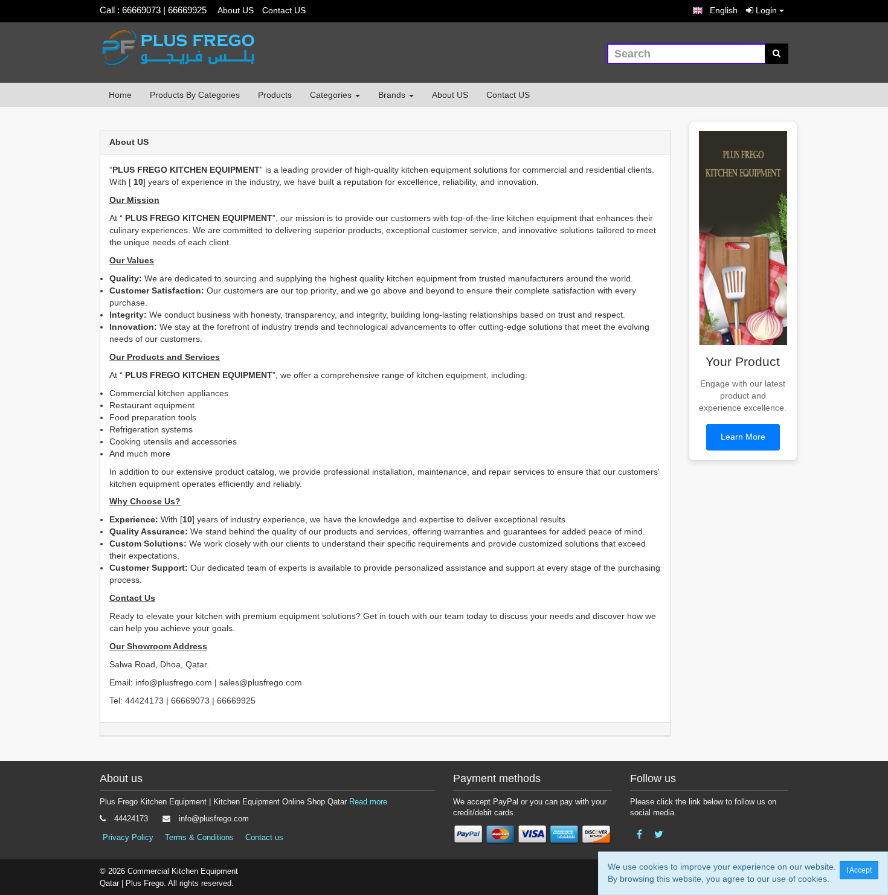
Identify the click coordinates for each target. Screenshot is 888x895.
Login (766, 10)
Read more (368, 801)
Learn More (743, 436)
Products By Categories (195, 95)
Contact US (284, 10)
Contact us (264, 837)
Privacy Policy (128, 837)
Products (275, 95)
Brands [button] (393, 95)
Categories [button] (332, 95)
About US (235, 10)
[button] (715, 10)
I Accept (859, 870)
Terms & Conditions (199, 837)
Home (120, 95)
